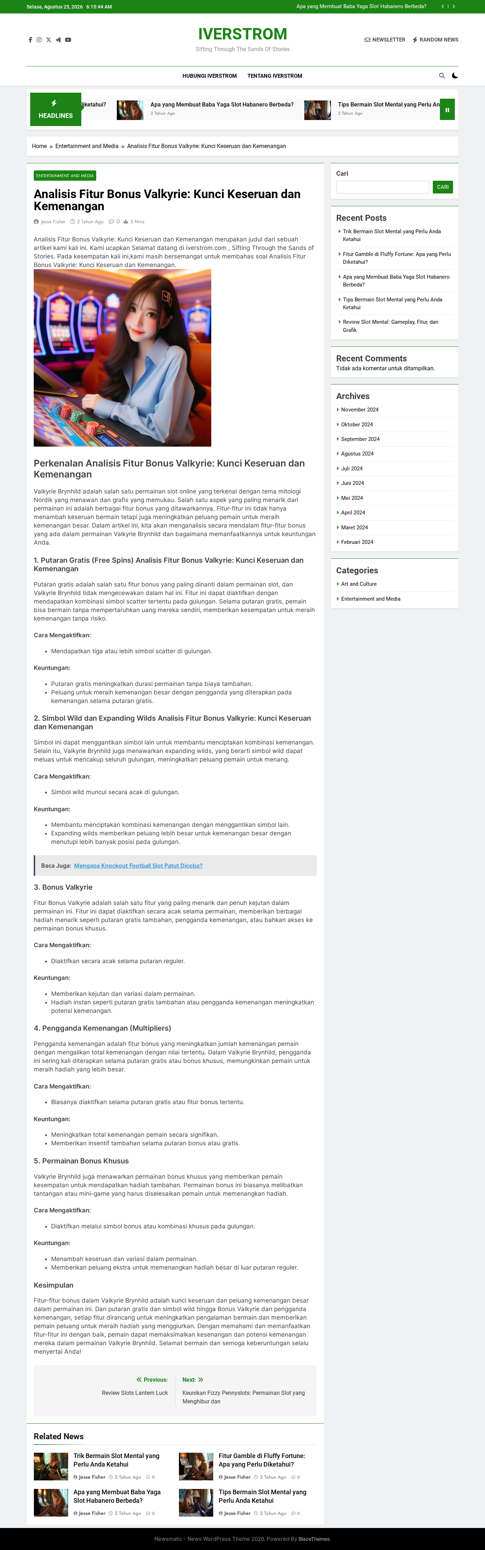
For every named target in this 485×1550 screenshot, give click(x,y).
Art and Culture (359, 584)
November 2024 (359, 409)
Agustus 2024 (357, 454)
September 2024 (360, 439)
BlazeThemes (314, 1539)
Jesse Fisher (53, 221)
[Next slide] (453, 7)
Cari (342, 173)
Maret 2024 (354, 527)
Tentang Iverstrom (274, 76)
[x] (49, 40)
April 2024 (353, 512)
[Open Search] (442, 75)
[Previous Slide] (443, 7)
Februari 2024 (357, 542)
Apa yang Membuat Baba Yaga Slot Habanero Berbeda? (361, 7)
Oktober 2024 (357, 424)
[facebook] (30, 40)
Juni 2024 (352, 483)
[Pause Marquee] (447, 109)
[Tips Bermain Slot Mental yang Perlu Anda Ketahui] (276, 113)
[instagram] (39, 40)
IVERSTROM (242, 33)
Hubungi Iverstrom (209, 76)
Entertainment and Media (65, 176)
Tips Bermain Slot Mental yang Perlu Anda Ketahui (361, 104)
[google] (58, 40)
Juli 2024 (352, 468)
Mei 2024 (352, 498)
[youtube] (68, 40)
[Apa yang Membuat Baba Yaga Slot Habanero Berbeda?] (88, 113)
